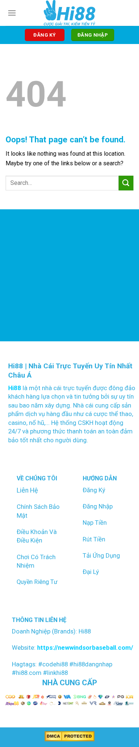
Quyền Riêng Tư (37, 581)
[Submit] (126, 183)
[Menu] (12, 13)
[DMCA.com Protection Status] (69, 736)
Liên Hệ (27, 490)
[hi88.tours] (69, 13)
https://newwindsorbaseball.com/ (84, 647)
